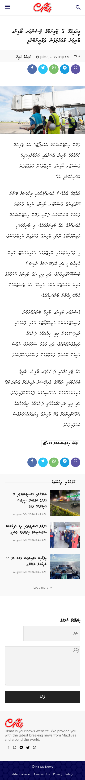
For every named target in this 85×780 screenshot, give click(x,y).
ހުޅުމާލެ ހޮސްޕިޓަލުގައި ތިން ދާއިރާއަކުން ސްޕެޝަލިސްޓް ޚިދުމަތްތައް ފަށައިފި (26, 530)
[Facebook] (32, 69)
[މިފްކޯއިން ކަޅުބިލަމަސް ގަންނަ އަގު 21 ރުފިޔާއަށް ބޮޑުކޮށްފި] (65, 567)
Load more (41, 588)
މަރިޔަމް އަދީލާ (23, 57)
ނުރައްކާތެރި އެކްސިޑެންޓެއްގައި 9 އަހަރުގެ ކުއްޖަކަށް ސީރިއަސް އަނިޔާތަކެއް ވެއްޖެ (30, 501)
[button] (78, 8)
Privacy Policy (63, 774)
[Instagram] (14, 748)
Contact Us (42, 774)
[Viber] (75, 69)
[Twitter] (43, 69)
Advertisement (21, 774)
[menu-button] (7, 8)
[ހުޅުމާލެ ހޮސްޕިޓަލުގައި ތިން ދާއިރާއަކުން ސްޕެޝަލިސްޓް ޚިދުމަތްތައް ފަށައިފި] (65, 535)
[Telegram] (64, 69)
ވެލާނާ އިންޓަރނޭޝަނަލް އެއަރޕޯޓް (60, 443)
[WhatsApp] (54, 69)
